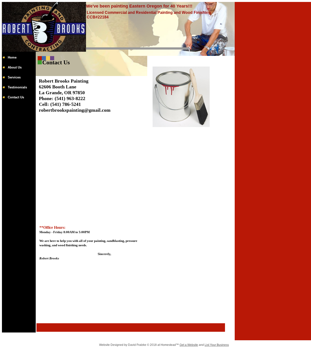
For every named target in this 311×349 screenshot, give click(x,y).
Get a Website (189, 345)
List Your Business (217, 345)
